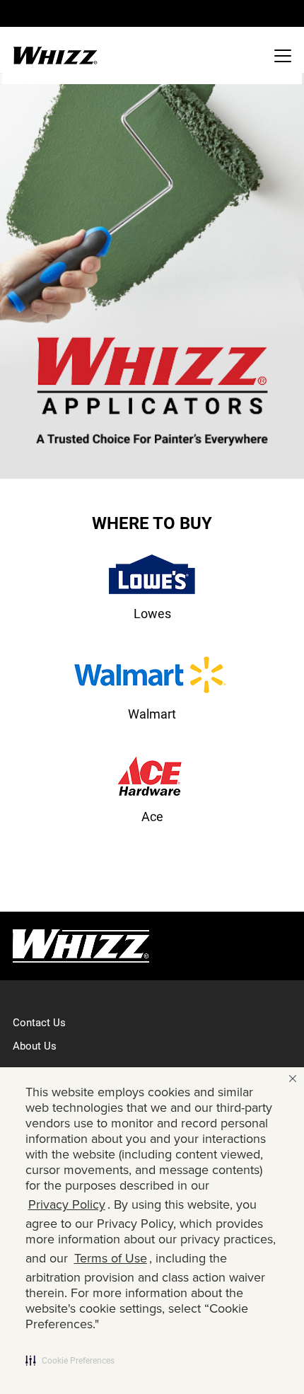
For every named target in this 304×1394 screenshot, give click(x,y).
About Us (35, 1045)
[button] (70, 1360)
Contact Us (39, 1022)
